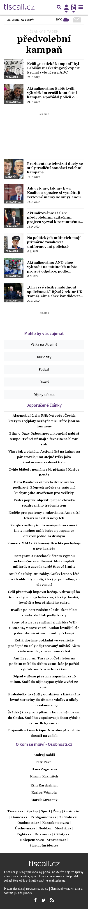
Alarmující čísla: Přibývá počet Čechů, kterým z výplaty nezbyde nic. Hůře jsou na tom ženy (44, 421)
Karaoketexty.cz (55, 823)
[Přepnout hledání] (59, 7)
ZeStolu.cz (68, 817)
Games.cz (19, 817)
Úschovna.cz (25, 829)
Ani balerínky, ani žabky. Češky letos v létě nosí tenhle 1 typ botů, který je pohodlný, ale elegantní (44, 579)
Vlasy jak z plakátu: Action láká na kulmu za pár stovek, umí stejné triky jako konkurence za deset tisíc (44, 457)
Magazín (10, 177)
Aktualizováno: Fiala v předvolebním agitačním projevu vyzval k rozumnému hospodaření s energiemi (53, 219)
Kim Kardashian (44, 786)
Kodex (28, 893)
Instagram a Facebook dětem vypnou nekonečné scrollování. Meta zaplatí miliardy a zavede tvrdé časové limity (44, 561)
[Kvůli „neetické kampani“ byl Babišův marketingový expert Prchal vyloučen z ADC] (13, 69)
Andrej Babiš (44, 755)
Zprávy (32, 811)
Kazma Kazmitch (44, 777)
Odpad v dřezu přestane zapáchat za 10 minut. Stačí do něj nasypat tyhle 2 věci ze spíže (44, 681)
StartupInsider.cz (44, 846)
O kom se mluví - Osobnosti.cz (44, 744)
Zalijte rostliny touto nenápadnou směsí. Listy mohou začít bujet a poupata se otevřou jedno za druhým (44, 530)
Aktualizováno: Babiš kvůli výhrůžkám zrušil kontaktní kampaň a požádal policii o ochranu (52, 95)
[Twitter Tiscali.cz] (43, 900)
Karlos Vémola (44, 793)
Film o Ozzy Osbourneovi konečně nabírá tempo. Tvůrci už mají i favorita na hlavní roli (44, 439)
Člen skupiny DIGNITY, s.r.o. (67, 888)
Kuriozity (44, 357)
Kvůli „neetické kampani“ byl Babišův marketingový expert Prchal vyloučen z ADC (53, 68)
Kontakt (9, 893)
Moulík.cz (63, 829)
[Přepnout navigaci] (66, 7)
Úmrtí (44, 382)
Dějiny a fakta (44, 394)
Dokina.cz (43, 834)
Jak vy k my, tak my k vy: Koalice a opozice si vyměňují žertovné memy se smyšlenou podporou (54, 195)
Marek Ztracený (44, 800)
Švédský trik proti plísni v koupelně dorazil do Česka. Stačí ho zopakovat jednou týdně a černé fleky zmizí (44, 717)
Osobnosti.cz (28, 823)
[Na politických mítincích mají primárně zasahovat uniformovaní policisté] (13, 243)
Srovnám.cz (56, 840)
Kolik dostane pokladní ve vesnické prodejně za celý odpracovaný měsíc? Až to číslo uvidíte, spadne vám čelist (44, 646)
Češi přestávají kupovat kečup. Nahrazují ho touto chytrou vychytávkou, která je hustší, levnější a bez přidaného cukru (44, 597)
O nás (19, 893)
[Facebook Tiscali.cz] (35, 900)
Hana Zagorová (44, 769)
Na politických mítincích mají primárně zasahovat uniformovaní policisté (54, 242)
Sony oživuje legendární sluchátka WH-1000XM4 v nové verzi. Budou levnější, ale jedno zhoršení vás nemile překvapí (44, 628)
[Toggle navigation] (80, 7)
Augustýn (28, 20)
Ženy (57, 811)
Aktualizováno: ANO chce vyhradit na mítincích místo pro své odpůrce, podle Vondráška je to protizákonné (54, 269)
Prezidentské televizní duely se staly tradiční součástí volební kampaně (55, 167)
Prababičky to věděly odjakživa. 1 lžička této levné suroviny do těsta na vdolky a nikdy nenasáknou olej (44, 699)
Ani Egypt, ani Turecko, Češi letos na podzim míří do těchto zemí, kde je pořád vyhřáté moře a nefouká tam (44, 664)
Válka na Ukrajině (44, 344)
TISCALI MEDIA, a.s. (37, 888)
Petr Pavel (44, 762)
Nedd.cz (45, 829)
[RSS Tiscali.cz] (52, 900)
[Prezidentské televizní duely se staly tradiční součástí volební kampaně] (13, 169)
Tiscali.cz (15, 811)
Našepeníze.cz (32, 840)
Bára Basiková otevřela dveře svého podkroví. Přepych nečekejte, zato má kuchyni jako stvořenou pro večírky (44, 487)
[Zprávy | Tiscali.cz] (19, 7)
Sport (45, 811)
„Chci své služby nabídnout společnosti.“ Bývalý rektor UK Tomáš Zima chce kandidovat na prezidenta (54, 294)
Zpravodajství (14, 77)
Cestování (72, 811)
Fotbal (44, 369)
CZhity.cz (61, 834)
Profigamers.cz (43, 817)
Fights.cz (24, 834)
